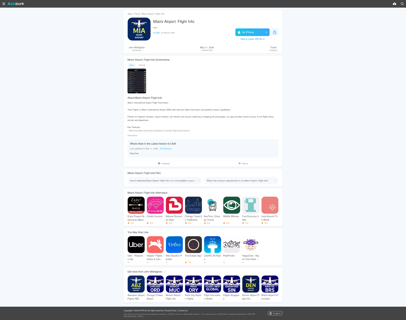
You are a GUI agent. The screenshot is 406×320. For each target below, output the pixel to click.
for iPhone (248, 32)
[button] (4, 4)
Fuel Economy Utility (250, 218)
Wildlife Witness (231, 216)
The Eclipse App (193, 255)
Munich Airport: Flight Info (173, 296)
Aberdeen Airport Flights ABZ (136, 296)
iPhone (142, 65)
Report (245, 163)
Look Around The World (269, 218)
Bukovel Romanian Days (174, 218)
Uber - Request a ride (135, 257)
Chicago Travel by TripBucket (193, 218)
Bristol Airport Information (269, 296)
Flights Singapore (231, 296)
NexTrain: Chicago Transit (212, 218)
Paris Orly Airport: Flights (193, 296)
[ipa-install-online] (394, 4)
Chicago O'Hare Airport (155, 296)
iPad (132, 65)
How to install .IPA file (251, 38)
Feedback (165, 163)
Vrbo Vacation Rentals (174, 257)
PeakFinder (229, 255)
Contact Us (183, 310)
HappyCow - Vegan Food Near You (250, 257)
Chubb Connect (154, 216)
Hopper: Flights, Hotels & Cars (155, 257)
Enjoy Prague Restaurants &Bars (136, 218)
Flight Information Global (212, 296)
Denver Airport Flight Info (250, 296)
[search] (402, 4)
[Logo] (16, 3)
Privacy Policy (170, 310)
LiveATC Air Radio (212, 257)
